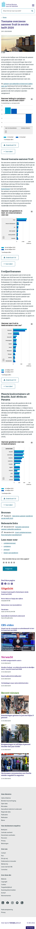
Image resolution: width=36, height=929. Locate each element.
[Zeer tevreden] (14, 562)
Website (3, 879)
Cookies (3, 884)
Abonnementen (6, 895)
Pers (2, 855)
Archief (3, 893)
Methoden (4, 817)
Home (4, 17)
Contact (3, 853)
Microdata (4, 806)
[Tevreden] (11, 562)
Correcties (4, 869)
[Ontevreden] (6, 562)
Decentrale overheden (8, 835)
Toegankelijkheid (6, 887)
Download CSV (11, 145)
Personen (4, 838)
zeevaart (7, 550)
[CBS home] (10, 4)
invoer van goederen (11, 553)
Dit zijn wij (4, 858)
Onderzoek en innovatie (8, 861)
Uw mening (30, 928)
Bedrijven (4, 829)
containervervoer (10, 543)
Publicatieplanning (7, 909)
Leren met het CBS (6, 867)
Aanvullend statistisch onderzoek (11, 809)
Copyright (4, 881)
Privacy (3, 840)
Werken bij (4, 864)
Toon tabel (9, 152)
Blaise (3, 820)
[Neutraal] (9, 562)
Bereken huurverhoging (8, 801)
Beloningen (4, 843)
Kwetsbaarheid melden (8, 890)
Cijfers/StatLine (6, 798)
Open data (4, 803)
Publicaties (4, 814)
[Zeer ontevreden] (3, 562)
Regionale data (5, 812)
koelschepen (5, 189)
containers (7, 546)
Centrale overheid (6, 832)
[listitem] (2, 583)
